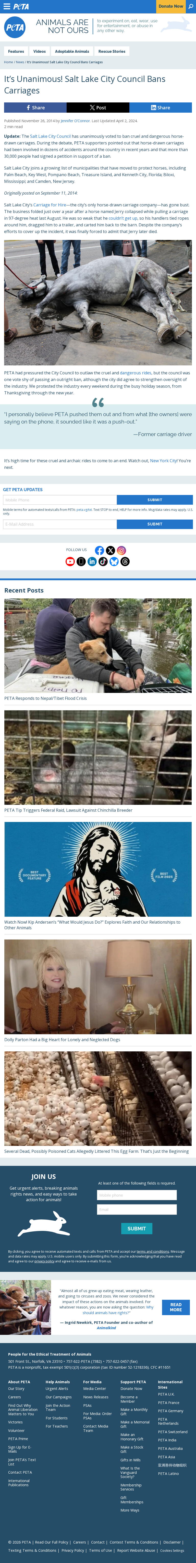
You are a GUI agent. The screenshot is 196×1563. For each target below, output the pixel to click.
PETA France (168, 1402)
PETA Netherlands (168, 1421)
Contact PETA (20, 1472)
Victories (15, 1422)
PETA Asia (166, 1456)
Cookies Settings (172, 1551)
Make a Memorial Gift (135, 1424)
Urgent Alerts (57, 1388)
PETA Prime (18, 1438)
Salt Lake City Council (50, 136)
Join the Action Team (58, 1407)
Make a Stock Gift (131, 1449)
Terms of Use (100, 1550)
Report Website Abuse (136, 1550)
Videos (39, 51)
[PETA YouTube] (70, 561)
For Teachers (57, 1426)
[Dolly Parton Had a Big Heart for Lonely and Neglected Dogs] (98, 992)
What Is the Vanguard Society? (130, 1472)
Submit (155, 499)
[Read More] (98, 1307)
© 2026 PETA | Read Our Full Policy (38, 1542)
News (20, 62)
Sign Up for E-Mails (19, 1449)
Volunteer (16, 1430)
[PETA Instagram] (121, 550)
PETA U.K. (166, 1394)
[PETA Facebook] (99, 550)
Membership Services (131, 1487)
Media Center (94, 1388)
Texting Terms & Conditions (32, 1550)
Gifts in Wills (130, 1460)
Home (8, 62)
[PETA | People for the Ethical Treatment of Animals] (15, 27)
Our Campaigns (59, 1397)
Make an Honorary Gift (131, 1436)
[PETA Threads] (125, 561)
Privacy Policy (73, 1550)
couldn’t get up (123, 218)
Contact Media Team (95, 1428)
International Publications (19, 1482)
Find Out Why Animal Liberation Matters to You (23, 1409)
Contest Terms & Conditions (134, 1542)
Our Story (16, 1388)
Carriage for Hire (49, 205)
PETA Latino (168, 1473)
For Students (57, 1418)
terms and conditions (153, 1251)
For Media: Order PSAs (97, 1415)
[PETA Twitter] (110, 550)
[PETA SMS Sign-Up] (81, 561)
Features (16, 51)
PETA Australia (170, 1448)
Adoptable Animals (72, 51)
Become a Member (129, 1399)
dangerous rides (135, 373)
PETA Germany (170, 1410)
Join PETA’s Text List (22, 1461)
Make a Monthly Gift (134, 1411)
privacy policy (44, 1261)
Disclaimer (172, 1542)
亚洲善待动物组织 (172, 1465)
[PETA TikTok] (103, 561)
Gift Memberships (131, 1499)
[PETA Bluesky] (114, 561)
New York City (163, 460)
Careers (14, 1397)
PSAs (87, 1405)
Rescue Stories (112, 51)
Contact (98, 1542)
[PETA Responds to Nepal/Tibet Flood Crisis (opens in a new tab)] (98, 651)
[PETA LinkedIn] (92, 561)
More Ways (129, 1510)
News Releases (95, 1397)
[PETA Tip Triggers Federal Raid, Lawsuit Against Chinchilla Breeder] (98, 763)
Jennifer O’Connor (75, 120)
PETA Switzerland (173, 1431)
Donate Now (131, 1388)
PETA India (167, 1440)
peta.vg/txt (84, 510)
